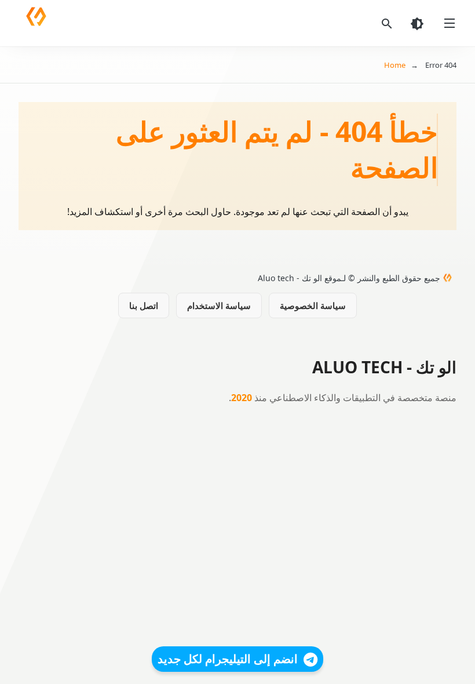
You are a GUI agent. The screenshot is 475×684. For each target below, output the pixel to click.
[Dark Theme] (417, 23)
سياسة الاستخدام (219, 305)
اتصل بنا (143, 305)
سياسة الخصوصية (313, 305)
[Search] (387, 23)
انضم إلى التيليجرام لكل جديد (228, 659)
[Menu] (449, 23)
